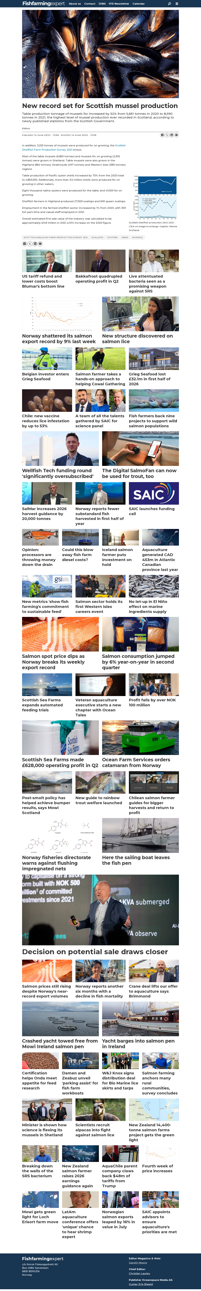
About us (75, 3)
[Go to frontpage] (44, 3)
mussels (137, 237)
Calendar (139, 3)
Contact (89, 3)
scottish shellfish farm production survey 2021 (56, 237)
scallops (97, 237)
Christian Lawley (139, 1273)
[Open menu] (177, 3)
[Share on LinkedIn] (172, 135)
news (125, 237)
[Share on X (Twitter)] (167, 135)
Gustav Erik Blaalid (141, 1284)
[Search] (169, 3)
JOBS (102, 3)
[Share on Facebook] (162, 135)
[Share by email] (176, 135)
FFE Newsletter (119, 3)
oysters (112, 237)
